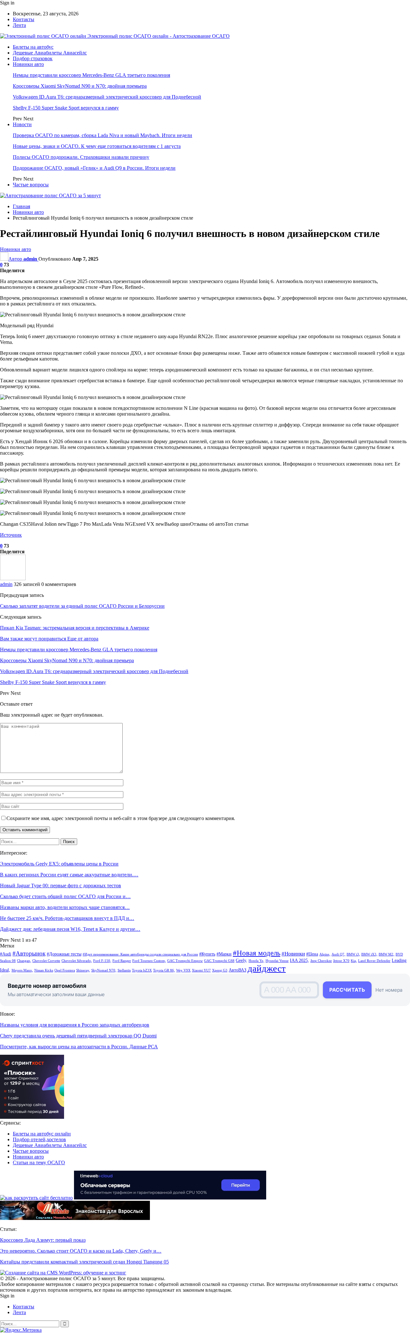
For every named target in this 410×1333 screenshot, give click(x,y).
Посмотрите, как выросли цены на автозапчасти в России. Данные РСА (79, 1046)
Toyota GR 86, (164, 970)
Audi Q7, (338, 954)
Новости (22, 124)
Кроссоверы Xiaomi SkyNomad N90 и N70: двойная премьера (80, 86)
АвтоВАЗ (237, 969)
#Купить (207, 953)
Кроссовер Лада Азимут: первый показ (43, 1240)
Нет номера (388, 990)
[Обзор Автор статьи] (13, 578)
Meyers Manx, (22, 970)
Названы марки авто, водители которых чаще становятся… (65, 907)
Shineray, (83, 970)
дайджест (267, 968)
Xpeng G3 (219, 970)
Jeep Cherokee (321, 961)
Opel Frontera (64, 970)
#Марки (224, 953)
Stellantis (124, 970)
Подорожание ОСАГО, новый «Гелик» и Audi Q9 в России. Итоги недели (94, 168)
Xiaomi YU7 (201, 970)
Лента (19, 25)
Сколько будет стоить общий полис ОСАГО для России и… (65, 896)
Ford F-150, (102, 961)
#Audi (5, 953)
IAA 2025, (299, 960)
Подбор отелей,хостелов (39, 1139)
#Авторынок (28, 953)
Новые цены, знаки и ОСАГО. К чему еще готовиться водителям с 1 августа (97, 146)
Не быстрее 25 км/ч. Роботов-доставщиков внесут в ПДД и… (67, 918)
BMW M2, (386, 954)
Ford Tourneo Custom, (149, 961)
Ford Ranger (121, 961)
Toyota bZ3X (142, 970)
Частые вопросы (31, 184)
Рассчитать (347, 990)
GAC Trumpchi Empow (185, 961)
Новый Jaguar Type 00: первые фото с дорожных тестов (60, 885)
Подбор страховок (33, 58)
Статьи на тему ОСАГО (39, 1162)
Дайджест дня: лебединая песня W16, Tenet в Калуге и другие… (70, 929)
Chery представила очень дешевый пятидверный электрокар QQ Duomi (78, 1035)
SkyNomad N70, (103, 970)
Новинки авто (28, 64)
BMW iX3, (369, 954)
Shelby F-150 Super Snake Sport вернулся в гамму (66, 107)
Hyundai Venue (277, 961)
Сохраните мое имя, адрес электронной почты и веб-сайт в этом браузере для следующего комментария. (120, 818)
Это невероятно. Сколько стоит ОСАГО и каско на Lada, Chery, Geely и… (80, 1251)
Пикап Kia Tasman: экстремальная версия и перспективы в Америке (74, 627)
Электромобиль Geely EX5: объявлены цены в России (59, 863)
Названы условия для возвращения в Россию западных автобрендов (74, 1025)
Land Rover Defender (374, 961)
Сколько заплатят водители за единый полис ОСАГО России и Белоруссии (82, 606)
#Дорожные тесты (64, 953)
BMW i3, (353, 954)
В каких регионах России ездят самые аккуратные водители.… (69, 874)
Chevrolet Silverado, (77, 961)
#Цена (312, 953)
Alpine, (324, 954)
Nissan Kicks (43, 970)
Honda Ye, (256, 961)
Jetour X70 (341, 961)
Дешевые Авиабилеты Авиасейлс (50, 52)
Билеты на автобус (33, 47)
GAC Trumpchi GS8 (219, 961)
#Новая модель (256, 953)
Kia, (354, 961)
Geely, (241, 960)
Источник (11, 535)
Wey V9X (183, 970)
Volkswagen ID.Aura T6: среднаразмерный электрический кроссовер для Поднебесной (107, 97)
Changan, (24, 961)
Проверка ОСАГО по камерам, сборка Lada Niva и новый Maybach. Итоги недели (102, 135)
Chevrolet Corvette (46, 961)
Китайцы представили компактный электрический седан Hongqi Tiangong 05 (84, 1261)
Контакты (23, 19)
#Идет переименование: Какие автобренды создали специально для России (140, 954)
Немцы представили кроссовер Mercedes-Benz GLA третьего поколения (91, 75)
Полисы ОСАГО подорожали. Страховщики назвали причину (81, 157)
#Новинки (293, 954)
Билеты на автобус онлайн (42, 1133)
